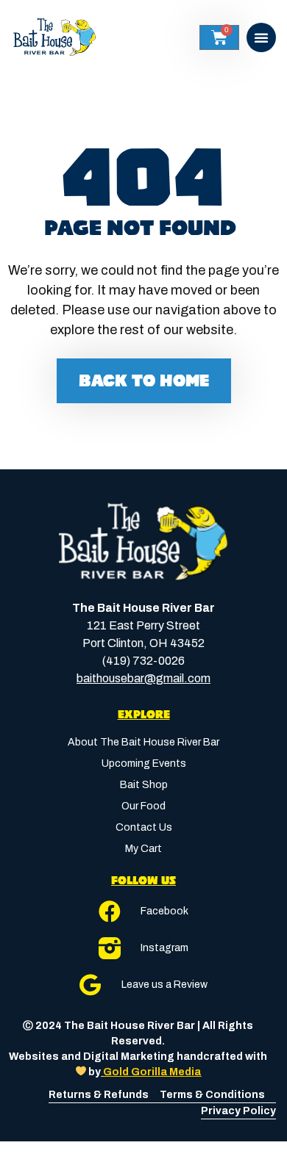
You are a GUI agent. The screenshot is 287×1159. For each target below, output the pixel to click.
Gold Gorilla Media (152, 1071)
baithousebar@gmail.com (143, 678)
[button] (261, 37)
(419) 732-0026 (143, 660)
